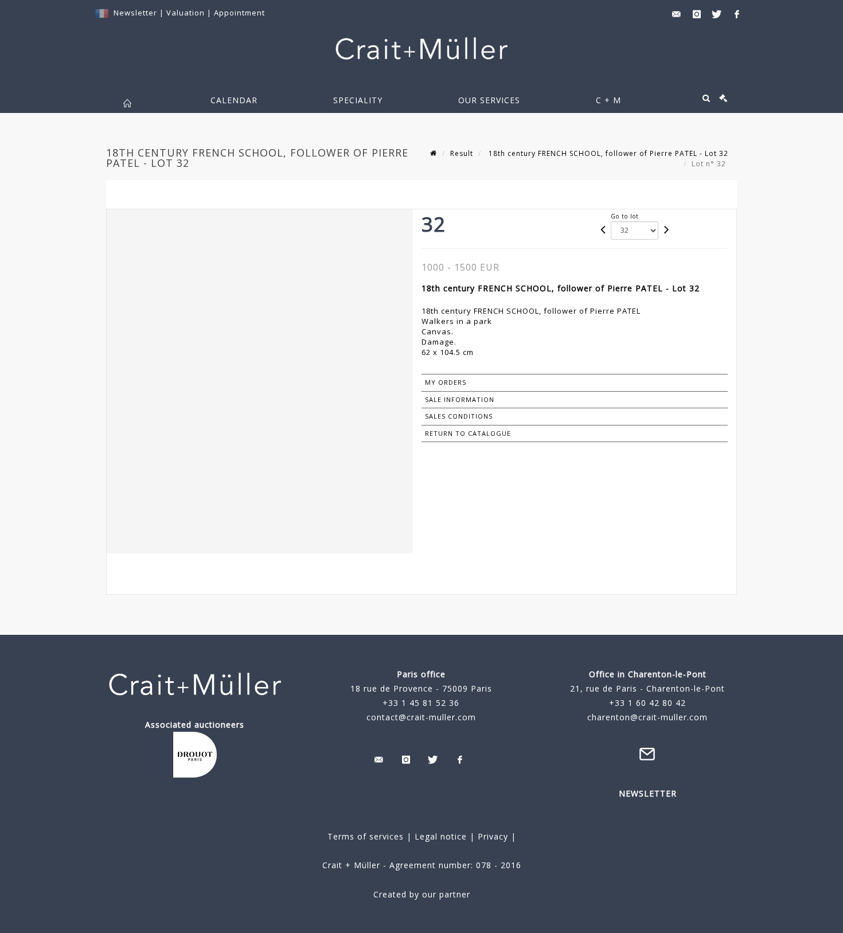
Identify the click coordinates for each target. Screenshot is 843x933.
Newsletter (135, 12)
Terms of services (365, 836)
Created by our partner (421, 894)
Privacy (491, 836)
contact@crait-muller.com (421, 717)
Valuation (185, 12)
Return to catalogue (468, 433)
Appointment (239, 12)
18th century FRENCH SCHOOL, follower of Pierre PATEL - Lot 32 (607, 153)
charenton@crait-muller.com (647, 717)
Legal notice (441, 836)
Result (461, 153)
